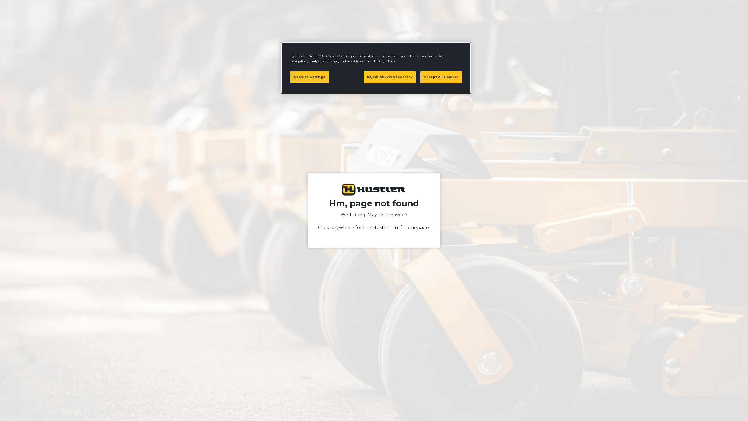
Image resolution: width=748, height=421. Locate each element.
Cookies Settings (309, 77)
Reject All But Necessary (390, 77)
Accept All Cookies (441, 77)
